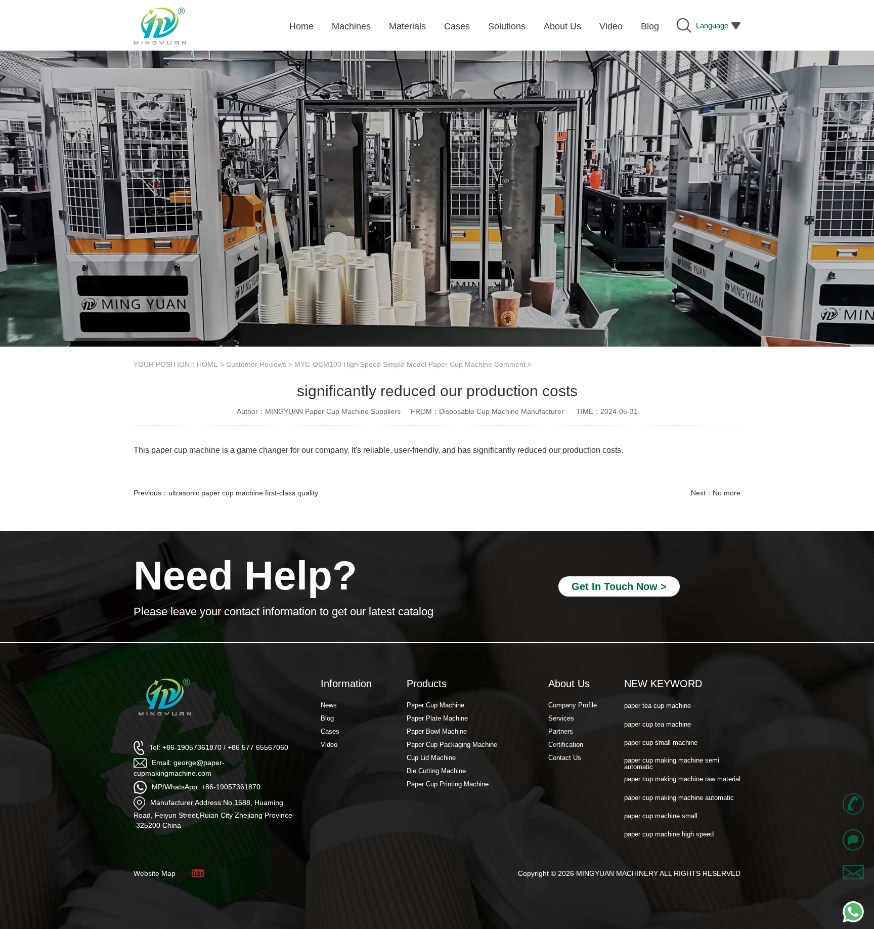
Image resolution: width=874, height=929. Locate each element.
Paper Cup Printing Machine (448, 784)
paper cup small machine (660, 739)
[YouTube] (197, 873)
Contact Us (564, 758)
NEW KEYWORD (663, 683)
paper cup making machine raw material (682, 776)
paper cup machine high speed (669, 831)
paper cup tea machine (657, 720)
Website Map (155, 873)
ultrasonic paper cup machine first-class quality (243, 493)
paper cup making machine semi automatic (671, 760)
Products (427, 683)
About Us (569, 683)
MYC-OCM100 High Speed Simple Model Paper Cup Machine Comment (410, 364)
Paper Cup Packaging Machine (452, 744)
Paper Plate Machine (437, 718)
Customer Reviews (256, 364)
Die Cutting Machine (436, 771)
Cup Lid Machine (431, 758)
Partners (560, 731)
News (329, 705)
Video (329, 744)
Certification (565, 744)
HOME (207, 364)
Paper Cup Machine (435, 705)
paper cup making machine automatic (679, 794)
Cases (330, 731)
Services (561, 718)
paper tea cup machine (657, 702)
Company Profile (572, 705)
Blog (327, 718)
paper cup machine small (660, 813)
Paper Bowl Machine (437, 731)
